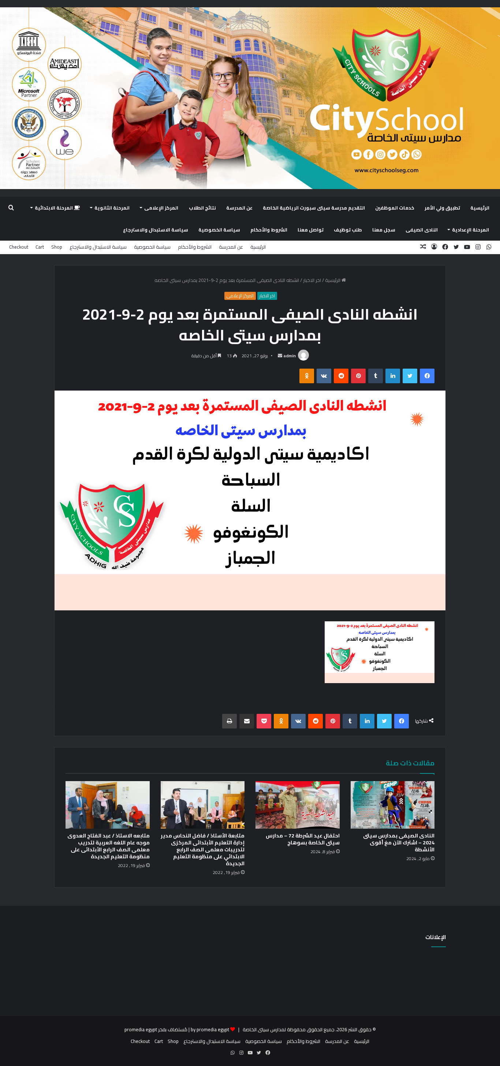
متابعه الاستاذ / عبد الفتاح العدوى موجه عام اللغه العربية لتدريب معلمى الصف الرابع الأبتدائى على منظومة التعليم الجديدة (108, 846)
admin (289, 355)
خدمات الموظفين (394, 207)
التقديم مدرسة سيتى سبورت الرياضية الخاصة (314, 207)
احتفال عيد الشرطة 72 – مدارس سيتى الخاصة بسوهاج (303, 839)
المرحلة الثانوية (112, 207)
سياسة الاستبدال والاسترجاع (155, 229)
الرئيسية (479, 207)
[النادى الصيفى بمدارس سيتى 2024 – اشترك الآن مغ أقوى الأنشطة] (393, 804)
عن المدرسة (239, 207)
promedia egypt (140, 1029)
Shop (56, 246)
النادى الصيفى (422, 229)
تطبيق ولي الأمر (442, 207)
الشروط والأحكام (268, 229)
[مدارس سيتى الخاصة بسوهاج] (250, 98)
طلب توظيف (348, 229)
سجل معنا (383, 229)
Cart (40, 246)
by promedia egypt (210, 1029)
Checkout (18, 246)
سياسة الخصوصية (219, 229)
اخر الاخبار (312, 280)
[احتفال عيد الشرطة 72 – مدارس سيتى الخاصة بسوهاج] (297, 804)
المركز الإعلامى (161, 207)
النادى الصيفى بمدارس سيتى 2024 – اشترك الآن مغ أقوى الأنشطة (398, 842)
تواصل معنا (311, 229)
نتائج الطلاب (202, 207)
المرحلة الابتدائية (54, 207)
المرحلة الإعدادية (470, 229)
